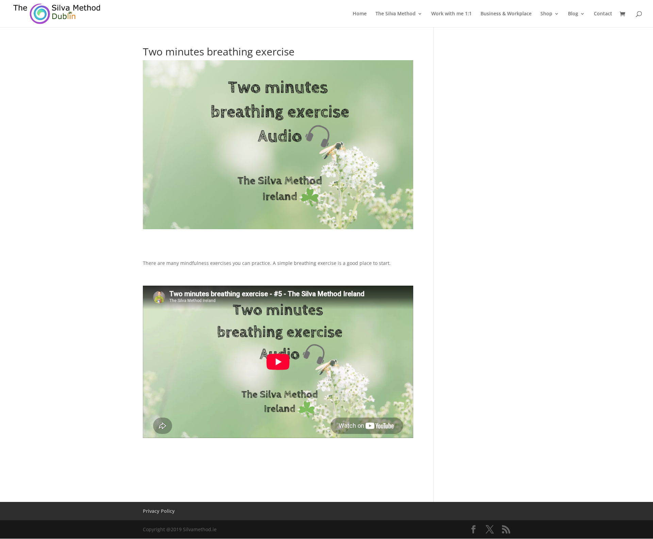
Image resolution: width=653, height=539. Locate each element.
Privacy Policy (159, 511)
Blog (573, 14)
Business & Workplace (506, 14)
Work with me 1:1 (451, 14)
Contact (603, 14)
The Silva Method (395, 14)
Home (360, 14)
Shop (546, 14)
